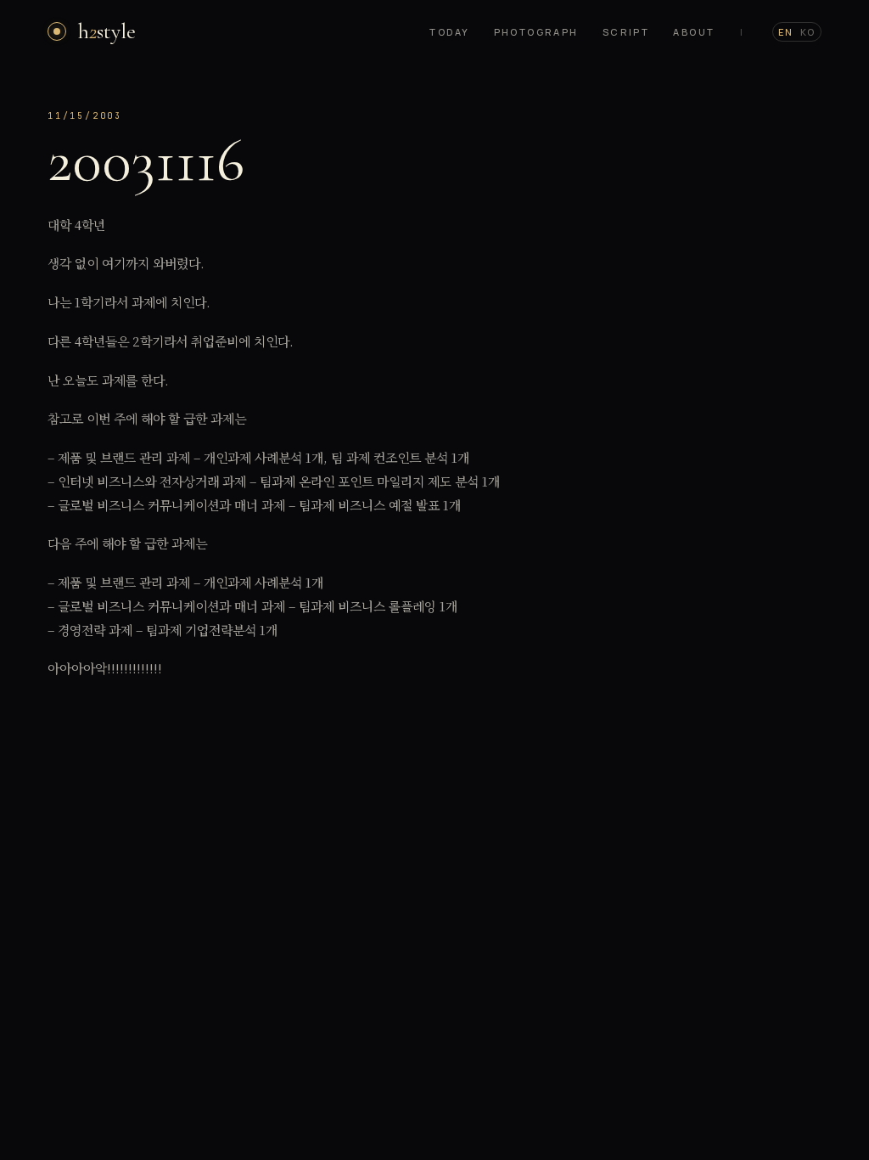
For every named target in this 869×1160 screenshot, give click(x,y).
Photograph (536, 31)
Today (449, 31)
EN (785, 31)
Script (626, 31)
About (694, 31)
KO (808, 31)
